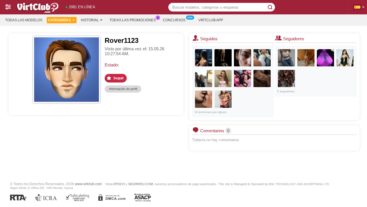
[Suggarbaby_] (262, 78)
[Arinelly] (286, 58)
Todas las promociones (133, 20)
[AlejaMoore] (306, 58)
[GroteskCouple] (242, 78)
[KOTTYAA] (242, 58)
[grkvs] (203, 58)
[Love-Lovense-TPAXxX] (286, 78)
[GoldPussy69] (223, 78)
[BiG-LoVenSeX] (325, 58)
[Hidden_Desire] (203, 99)
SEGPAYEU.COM (140, 184)
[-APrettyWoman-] (345, 58)
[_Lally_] (262, 58)
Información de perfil (123, 89)
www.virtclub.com (88, 184)
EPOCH (119, 184)
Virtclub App (210, 20)
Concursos (174, 20)
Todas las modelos (23, 20)
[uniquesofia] (203, 78)
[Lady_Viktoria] (223, 58)
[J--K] (223, 99)
